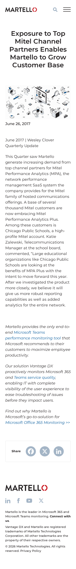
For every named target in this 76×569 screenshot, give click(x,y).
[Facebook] (31, 451)
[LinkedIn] (59, 451)
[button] (55, 9)
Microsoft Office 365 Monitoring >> (37, 422)
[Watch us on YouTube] (29, 500)
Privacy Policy (30, 551)
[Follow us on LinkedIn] (7, 500)
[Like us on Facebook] (18, 500)
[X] (45, 451)
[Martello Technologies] (21, 9)
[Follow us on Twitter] (41, 500)
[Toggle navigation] (67, 9)
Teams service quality (34, 377)
